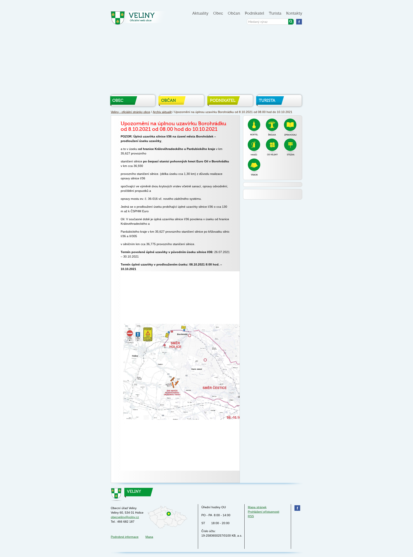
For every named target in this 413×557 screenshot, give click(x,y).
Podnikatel (254, 13)
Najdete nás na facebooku (299, 21)
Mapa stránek (257, 507)
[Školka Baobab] (272, 127)
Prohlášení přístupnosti (263, 511)
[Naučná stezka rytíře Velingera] (290, 147)
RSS (251, 516)
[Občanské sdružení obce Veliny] (272, 147)
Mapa (149, 537)
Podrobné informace (125, 537)
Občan (234, 13)
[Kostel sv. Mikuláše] (254, 127)
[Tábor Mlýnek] (254, 167)
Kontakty (294, 13)
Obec (218, 13)
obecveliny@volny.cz (125, 517)
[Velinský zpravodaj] (290, 127)
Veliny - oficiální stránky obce (139, 19)
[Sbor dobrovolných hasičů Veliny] (254, 147)
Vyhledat (291, 21)
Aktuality (200, 13)
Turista (275, 13)
